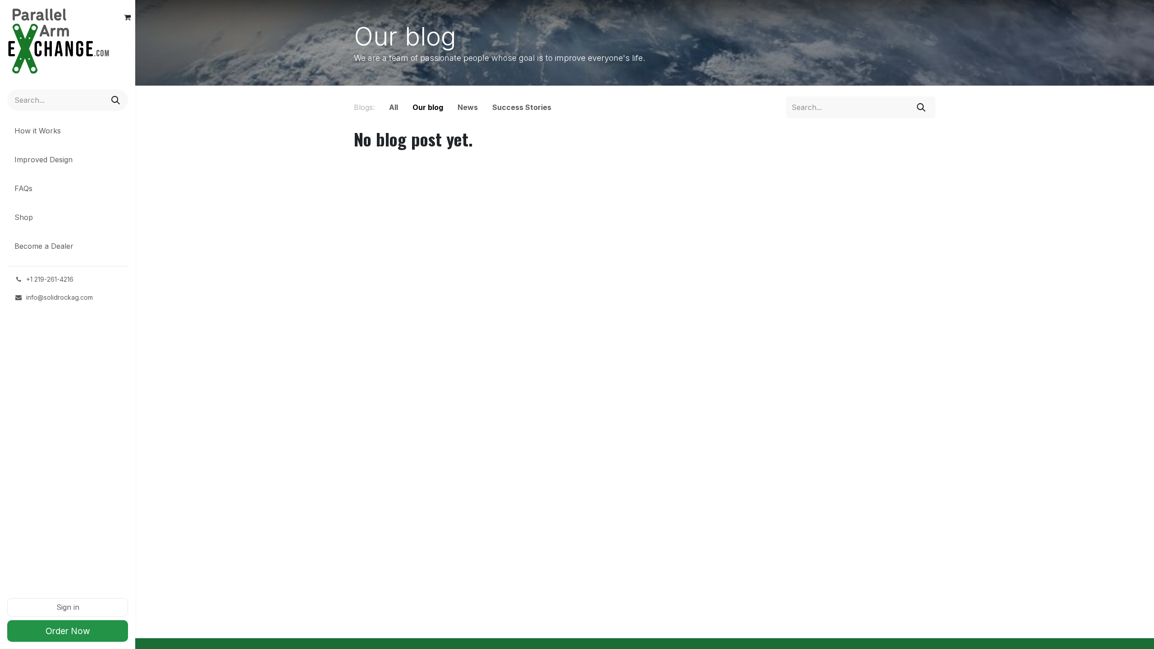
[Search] (114, 100)
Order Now (68, 631)
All (393, 107)
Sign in (67, 607)
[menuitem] (67, 132)
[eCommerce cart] (127, 17)
